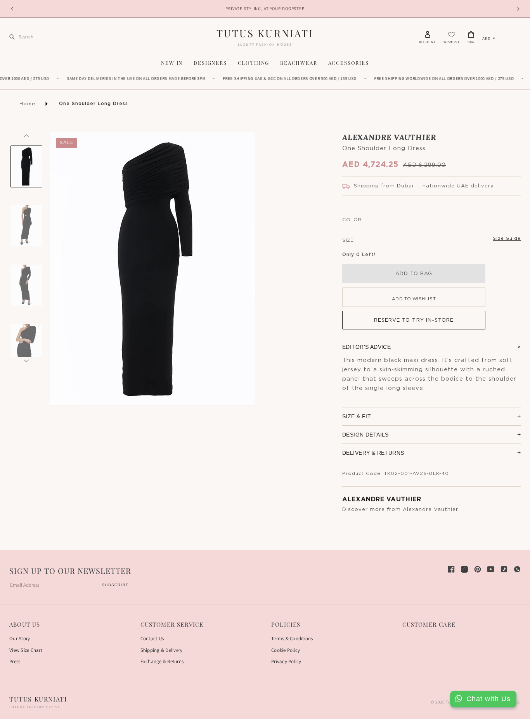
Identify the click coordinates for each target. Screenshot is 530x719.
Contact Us (152, 638)
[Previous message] (13, 8)
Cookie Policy (285, 650)
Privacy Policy (286, 661)
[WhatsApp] (517, 569)
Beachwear (298, 62)
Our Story (19, 638)
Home (27, 103)
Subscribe (115, 585)
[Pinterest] (477, 569)
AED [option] (486, 38)
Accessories (348, 62)
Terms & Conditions (292, 638)
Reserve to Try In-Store (414, 320)
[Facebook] (451, 569)
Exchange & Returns (162, 661)
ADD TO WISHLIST (414, 299)
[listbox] (488, 38)
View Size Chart (25, 650)
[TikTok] (504, 569)
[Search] (12, 37)
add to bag (413, 273)
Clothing (254, 62)
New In (172, 62)
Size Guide (507, 238)
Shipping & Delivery (161, 650)
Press (14, 661)
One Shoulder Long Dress (93, 103)
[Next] (26, 361)
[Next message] (517, 8)
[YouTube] (490, 569)
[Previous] (26, 136)
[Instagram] (464, 569)
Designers (210, 62)
